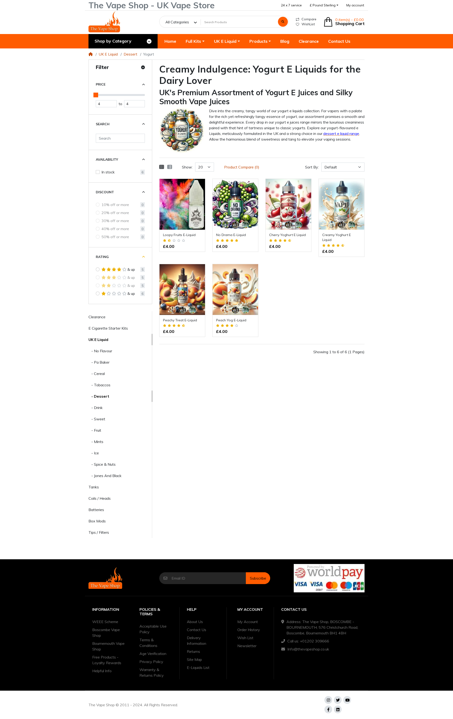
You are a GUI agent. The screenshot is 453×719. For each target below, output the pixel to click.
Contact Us (196, 629)
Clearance (96, 316)
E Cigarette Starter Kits (108, 328)
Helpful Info (102, 670)
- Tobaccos (99, 385)
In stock (108, 172)
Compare (309, 19)
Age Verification (152, 653)
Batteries (96, 509)
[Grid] (161, 167)
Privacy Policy (151, 661)
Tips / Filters (98, 532)
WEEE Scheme (105, 621)
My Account (247, 621)
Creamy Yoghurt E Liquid (336, 237)
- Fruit (94, 430)
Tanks (93, 487)
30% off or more (115, 220)
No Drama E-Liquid (231, 235)
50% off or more (115, 236)
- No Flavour (100, 351)
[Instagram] (328, 700)
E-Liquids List (198, 667)
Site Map (194, 659)
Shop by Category (113, 41)
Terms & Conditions (148, 642)
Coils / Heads (99, 498)
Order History (248, 629)
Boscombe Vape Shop (106, 632)
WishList (308, 24)
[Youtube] (347, 700)
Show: (187, 167)
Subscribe (258, 578)
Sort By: (312, 167)
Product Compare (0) (241, 167)
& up (131, 269)
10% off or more (115, 204)
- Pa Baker (98, 362)
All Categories (177, 22)
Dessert (130, 54)
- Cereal (96, 373)
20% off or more (115, 212)
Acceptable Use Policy (153, 629)
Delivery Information (196, 640)
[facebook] (328, 709)
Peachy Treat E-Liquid (180, 320)
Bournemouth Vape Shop (108, 646)
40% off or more (115, 228)
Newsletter (246, 645)
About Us (195, 621)
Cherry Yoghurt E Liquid (287, 235)
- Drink (95, 407)
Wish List (245, 637)
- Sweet (96, 419)
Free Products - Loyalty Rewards (106, 660)
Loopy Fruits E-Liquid (179, 235)
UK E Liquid (108, 54)
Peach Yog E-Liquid (231, 320)
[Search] (283, 22)
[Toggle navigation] (149, 41)
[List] (169, 167)
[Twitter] (338, 700)
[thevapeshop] (104, 21)
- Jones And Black (105, 475)
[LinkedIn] (338, 709)
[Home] (90, 54)
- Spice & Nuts (102, 464)
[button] (324, 5)
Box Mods (97, 521)
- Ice (93, 453)
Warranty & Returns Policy (151, 672)
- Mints (95, 441)
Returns (193, 651)
